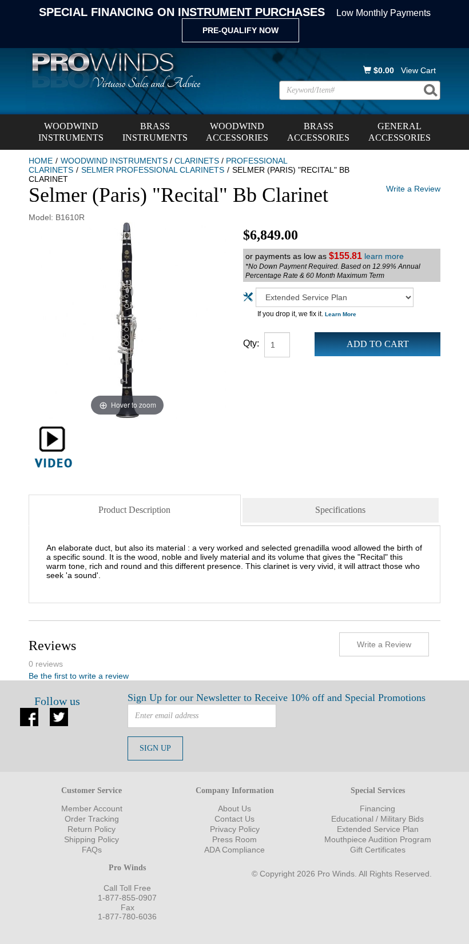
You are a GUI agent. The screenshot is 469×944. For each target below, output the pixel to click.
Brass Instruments (155, 131)
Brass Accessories (318, 131)
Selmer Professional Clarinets (152, 169)
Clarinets (196, 160)
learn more (384, 256)
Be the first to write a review (79, 675)
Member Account (91, 808)
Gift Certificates (378, 849)
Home (41, 160)
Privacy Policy (235, 829)
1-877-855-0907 (127, 897)
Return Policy (91, 829)
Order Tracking (92, 818)
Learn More (340, 314)
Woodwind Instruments (71, 131)
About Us (234, 808)
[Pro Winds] (114, 69)
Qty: (251, 343)
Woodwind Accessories (237, 131)
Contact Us (234, 818)
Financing (377, 808)
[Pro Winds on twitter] (59, 716)
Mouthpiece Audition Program (377, 839)
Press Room (234, 839)
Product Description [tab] (134, 510)
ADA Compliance (234, 849)
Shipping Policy (91, 839)
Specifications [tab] (340, 510)
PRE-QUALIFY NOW (240, 30)
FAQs (92, 849)
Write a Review (413, 188)
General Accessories (399, 131)
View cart (418, 70)
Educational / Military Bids (377, 818)
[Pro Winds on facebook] (29, 716)
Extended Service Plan (378, 829)
